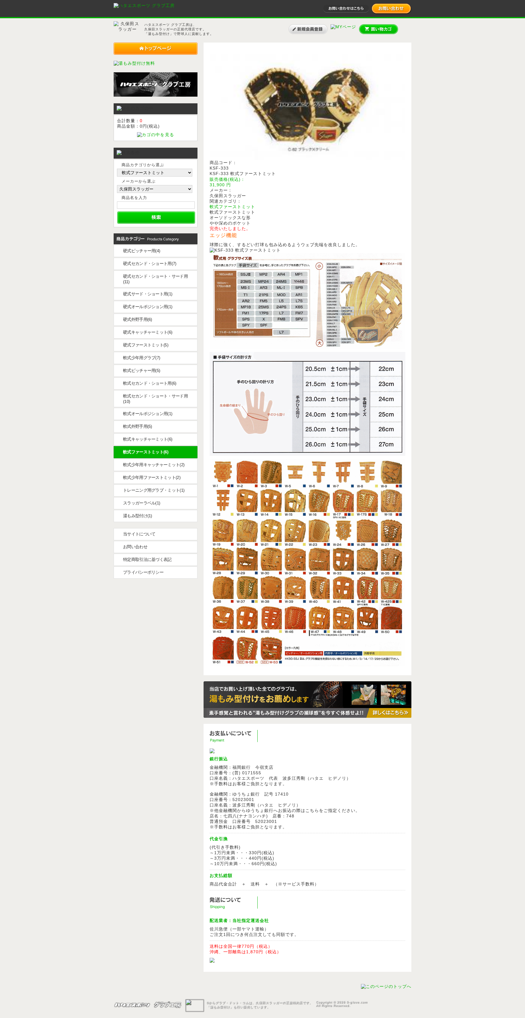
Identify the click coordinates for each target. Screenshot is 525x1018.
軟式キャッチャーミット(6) (147, 439)
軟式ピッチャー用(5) (141, 370)
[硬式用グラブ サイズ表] (307, 664)
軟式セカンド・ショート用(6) (150, 383)
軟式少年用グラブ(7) (141, 357)
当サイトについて (139, 533)
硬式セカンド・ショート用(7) (150, 263)
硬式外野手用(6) (137, 319)
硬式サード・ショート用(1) (147, 293)
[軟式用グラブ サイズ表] (307, 347)
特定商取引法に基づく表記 (147, 559)
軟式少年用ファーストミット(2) (151, 477)
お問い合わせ (135, 546)
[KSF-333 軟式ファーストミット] (307, 158)
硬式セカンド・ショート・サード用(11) (155, 279)
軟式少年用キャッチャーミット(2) (153, 464)
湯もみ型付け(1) (137, 515)
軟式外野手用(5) (137, 426)
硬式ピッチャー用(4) (141, 250)
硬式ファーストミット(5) (145, 344)
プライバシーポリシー (143, 572)
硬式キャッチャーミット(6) (147, 332)
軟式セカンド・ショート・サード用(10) (155, 399)
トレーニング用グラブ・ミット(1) (153, 490)
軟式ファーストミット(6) (145, 451)
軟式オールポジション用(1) (147, 413)
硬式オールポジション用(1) (147, 306)
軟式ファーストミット (232, 206)
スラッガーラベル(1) (141, 502)
